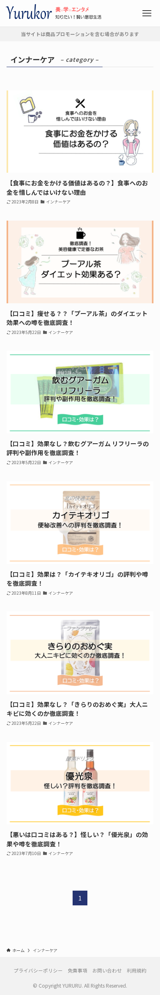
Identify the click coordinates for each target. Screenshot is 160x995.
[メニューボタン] (147, 13)
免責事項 (77, 970)
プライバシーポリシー (38, 970)
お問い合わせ (107, 970)
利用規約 (136, 970)
